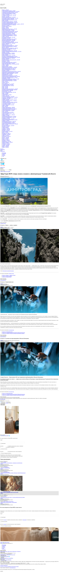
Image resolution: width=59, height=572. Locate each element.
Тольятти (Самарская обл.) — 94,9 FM (8, 110)
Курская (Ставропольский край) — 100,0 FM (9, 62)
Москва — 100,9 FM (5, 9)
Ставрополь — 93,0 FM (6, 101)
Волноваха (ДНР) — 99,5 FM (6, 26)
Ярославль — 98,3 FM (5, 126)
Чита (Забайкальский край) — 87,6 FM (8, 122)
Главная (1, 171)
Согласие (5, 519)
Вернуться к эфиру (3, 7)
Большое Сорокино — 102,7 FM (7, 131)
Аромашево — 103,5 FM (6, 128)
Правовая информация (4, 565)
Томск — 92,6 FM (5, 111)
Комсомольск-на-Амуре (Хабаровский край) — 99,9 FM (11, 57)
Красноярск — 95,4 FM (6, 61)
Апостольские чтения (6, 491)
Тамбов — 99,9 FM (5, 105)
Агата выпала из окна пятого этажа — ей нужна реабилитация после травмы (12, 497)
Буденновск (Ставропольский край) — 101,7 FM (9, 22)
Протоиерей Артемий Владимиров (8, 270)
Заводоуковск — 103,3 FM (6, 136)
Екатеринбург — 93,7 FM (6, 38)
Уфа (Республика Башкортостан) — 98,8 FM (9, 116)
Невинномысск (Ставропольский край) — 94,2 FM (10, 72)
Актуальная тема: (11, 391)
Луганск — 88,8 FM (5, 65)
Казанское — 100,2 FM (5, 139)
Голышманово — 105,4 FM (6, 133)
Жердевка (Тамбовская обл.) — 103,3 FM (8, 40)
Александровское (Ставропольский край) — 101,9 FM (10, 11)
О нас (3, 156)
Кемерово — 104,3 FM (5, 52)
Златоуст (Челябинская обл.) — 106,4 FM (8, 43)
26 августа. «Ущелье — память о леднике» (9, 275)
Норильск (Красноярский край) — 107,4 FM (9, 79)
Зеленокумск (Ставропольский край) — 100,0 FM (10, 42)
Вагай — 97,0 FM (5, 132)
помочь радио (2, 149)
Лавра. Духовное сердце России (8, 501)
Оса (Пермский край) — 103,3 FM (7, 84)
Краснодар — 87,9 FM (5, 60)
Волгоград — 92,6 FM (5, 25)
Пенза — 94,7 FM (5, 86)
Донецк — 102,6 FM (5, 36)
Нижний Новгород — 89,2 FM (7, 74)
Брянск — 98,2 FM (5, 20)
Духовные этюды (3, 223)
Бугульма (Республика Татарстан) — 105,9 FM (9, 21)
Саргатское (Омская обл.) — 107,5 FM (8, 96)
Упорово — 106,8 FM (5, 145)
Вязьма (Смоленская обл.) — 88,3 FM (8, 29)
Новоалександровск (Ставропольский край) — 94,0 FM (11, 76)
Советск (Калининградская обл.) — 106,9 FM (9, 100)
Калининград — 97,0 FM (6, 49)
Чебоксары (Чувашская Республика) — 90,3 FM (9, 119)
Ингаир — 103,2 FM (5, 137)
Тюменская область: (5, 127)
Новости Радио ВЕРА (6, 171)
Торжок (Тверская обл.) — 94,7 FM (7, 112)
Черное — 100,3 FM (5, 146)
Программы (4, 152)
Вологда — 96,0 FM (5, 27)
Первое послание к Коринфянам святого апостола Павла (9, 492)
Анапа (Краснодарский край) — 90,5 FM (8, 13)
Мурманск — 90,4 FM (5, 70)
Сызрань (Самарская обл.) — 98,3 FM (8, 104)
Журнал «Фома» (2, 551)
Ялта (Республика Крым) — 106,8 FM (8, 125)
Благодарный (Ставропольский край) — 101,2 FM (10, 18)
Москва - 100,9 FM (3, 8)
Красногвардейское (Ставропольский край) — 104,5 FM (11, 59)
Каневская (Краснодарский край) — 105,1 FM (9, 50)
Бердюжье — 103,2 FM (5, 130)
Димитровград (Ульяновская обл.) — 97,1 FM (9, 35)
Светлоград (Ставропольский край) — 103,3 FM (9, 97)
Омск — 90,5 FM (5, 81)
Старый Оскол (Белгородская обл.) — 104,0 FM (9, 102)
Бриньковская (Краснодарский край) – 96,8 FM (9, 19)
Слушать (1, 491)
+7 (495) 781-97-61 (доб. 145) (10, 554)
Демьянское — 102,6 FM (6, 134)
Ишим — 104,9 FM (5, 138)
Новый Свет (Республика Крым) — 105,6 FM (9, 80)
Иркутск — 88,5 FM (5, 47)
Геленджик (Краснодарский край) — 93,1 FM (9, 32)
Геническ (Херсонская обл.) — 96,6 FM (8, 33)
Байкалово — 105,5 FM (6, 129)
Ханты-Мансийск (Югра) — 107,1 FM (8, 118)
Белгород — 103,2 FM (5, 16)
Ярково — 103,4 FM (5, 147)
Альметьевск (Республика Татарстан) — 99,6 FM (10, 12)
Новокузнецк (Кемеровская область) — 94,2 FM (9, 77)
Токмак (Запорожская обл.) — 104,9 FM (8, 109)
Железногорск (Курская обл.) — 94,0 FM (8, 39)
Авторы (3, 154)
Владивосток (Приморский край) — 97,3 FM (9, 23)
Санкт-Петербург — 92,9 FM (6, 94)
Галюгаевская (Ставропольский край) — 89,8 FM (10, 31)
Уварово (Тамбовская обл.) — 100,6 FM (8, 114)
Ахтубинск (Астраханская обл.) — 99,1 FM (9, 15)
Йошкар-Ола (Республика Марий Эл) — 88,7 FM (10, 48)
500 (0, 399)
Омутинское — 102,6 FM (6, 143)
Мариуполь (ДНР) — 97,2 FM (7, 66)
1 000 (2, 399)
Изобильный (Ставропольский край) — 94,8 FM (9, 45)
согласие (5, 451)
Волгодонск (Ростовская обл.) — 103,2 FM (9, 24)
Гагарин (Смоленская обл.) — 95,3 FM (8, 30)
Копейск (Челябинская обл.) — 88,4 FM (8, 58)
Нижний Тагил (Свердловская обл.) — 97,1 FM (9, 75)
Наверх (1, 542)
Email (1, 513)
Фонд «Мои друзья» (9, 551)
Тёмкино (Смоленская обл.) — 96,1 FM (8, 107)
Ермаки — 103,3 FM (5, 135)
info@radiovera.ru (3, 554)
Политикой (3, 447)
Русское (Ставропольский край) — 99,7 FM (9, 92)
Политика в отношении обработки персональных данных (9, 566)
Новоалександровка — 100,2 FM (7, 142)
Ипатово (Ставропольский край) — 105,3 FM (9, 46)
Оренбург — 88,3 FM (5, 82)
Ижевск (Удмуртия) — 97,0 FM (7, 44)
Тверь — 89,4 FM (5, 106)
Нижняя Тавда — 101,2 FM (6, 141)
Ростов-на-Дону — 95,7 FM (6, 91)
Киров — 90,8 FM (5, 54)
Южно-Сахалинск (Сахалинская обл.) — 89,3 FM (10, 123)
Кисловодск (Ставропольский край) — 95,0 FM (9, 56)
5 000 (4, 399)
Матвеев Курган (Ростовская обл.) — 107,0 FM (9, 67)
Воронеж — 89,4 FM (5, 28)
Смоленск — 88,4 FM (5, 99)
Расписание (4, 153)
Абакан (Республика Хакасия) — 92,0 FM (8, 10)
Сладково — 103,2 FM (5, 144)
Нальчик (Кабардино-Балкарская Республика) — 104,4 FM (11, 71)
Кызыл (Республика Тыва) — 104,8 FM (8, 63)
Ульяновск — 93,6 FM (5, 115)
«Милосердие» (14, 551)
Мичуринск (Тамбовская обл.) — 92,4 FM (8, 69)
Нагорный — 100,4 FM (5, 140)
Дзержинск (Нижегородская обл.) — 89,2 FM (9, 34)
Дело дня (1, 148)
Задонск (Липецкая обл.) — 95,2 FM (8, 41)
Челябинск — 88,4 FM (5, 120)
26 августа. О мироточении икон (7, 331)
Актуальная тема (3, 280)
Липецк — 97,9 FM (5, 64)
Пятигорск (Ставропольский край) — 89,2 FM (9, 89)
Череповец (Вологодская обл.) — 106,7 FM (9, 121)
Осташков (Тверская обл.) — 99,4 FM (8, 85)
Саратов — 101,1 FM (5, 95)
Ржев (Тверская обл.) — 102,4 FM (7, 90)
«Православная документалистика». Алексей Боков (8, 502)
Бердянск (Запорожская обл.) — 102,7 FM (8, 17)
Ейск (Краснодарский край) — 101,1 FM (8, 37)
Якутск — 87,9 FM (5, 124)
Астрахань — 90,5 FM (5, 14)
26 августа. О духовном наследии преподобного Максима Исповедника (13, 332)
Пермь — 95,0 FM (5, 87)
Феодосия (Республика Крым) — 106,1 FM (9, 117)
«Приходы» (19, 551)
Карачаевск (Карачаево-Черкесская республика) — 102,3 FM (11, 51)
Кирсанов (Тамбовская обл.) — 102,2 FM (8, 55)
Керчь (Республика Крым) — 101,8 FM (8, 53)
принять (1, 571)
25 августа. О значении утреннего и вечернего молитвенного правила (13, 333)
